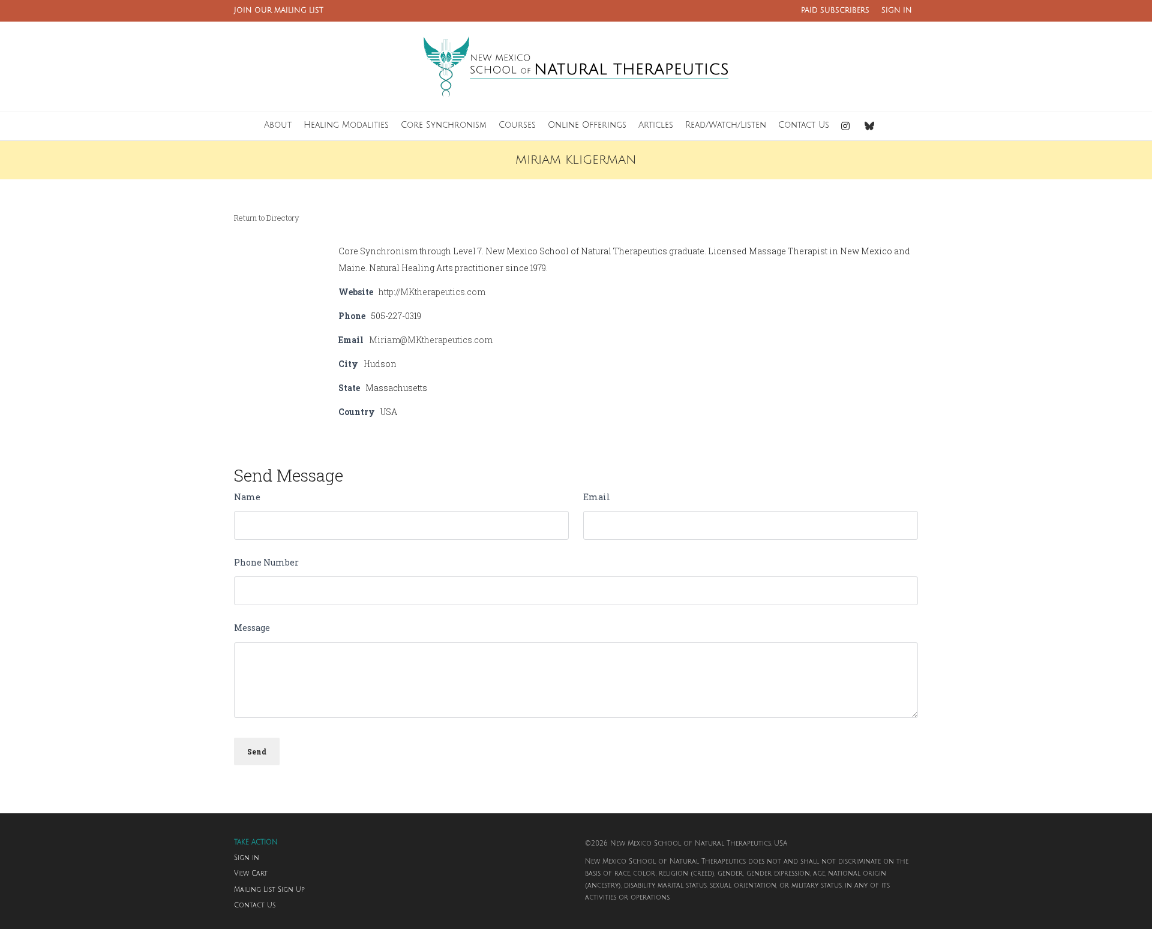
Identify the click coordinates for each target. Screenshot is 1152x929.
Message (252, 627)
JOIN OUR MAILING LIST (278, 10)
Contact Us (254, 905)
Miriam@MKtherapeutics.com (431, 339)
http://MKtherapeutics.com (432, 291)
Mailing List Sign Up (269, 890)
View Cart (251, 873)
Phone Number (266, 562)
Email (596, 497)
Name (247, 497)
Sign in (246, 858)
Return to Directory (266, 217)
